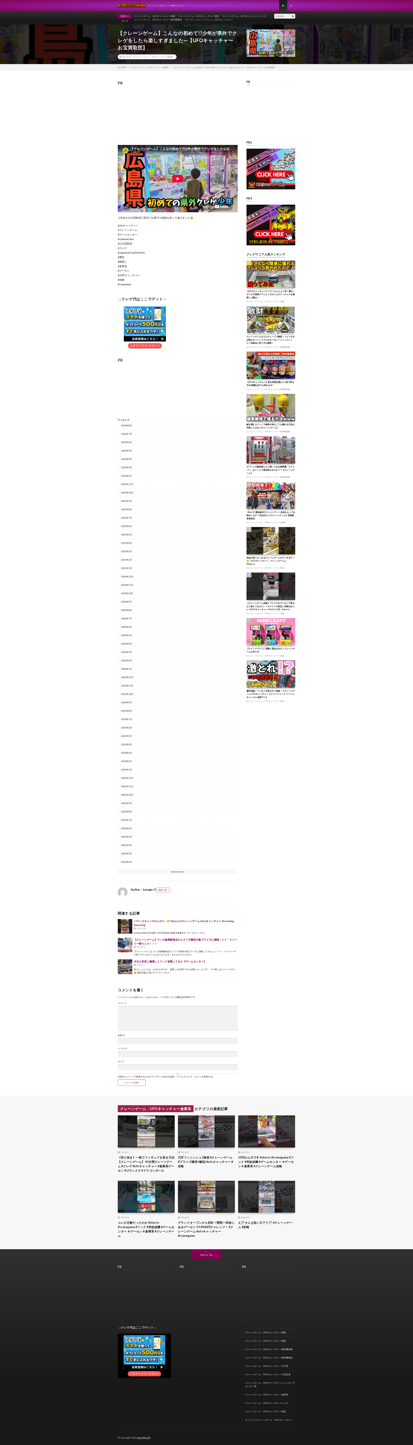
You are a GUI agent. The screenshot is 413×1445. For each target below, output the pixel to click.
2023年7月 (126, 719)
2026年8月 (126, 425)
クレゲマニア (143, 1437)
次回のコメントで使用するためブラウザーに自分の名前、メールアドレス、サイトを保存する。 (166, 1077)
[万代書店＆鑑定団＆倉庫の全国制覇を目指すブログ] (271, 244)
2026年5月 (126, 450)
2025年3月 (126, 551)
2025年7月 (126, 517)
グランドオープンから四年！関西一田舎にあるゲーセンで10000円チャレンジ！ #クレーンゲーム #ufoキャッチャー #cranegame (206, 1229)
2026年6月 (126, 442)
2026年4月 (126, 459)
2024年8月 (126, 610)
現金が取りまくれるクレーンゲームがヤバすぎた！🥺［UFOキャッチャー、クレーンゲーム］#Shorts (271, 560)
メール (122, 1048)
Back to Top (207, 1254)
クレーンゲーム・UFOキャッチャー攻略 (154, 16)
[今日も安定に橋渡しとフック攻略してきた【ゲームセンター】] (125, 966)
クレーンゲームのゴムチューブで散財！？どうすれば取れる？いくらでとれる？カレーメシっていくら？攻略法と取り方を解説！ (271, 339)
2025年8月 (126, 509)
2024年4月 (126, 643)
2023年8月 (126, 710)
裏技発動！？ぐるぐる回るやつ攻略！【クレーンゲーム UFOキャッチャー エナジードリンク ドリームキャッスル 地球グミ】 (271, 694)
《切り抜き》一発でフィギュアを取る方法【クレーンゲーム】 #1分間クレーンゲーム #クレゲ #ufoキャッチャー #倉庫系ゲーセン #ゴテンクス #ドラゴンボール (146, 1164)
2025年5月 (126, 534)
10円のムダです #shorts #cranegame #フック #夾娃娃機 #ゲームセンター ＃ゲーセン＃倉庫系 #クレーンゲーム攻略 (266, 1162)
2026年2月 (126, 475)
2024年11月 (127, 585)
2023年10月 (127, 694)
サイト (121, 1061)
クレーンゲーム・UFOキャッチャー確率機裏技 (158, 19)
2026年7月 (126, 433)
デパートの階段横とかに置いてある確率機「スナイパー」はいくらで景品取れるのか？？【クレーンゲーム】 (271, 469)
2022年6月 (126, 828)
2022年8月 (126, 811)
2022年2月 (126, 862)
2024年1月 (126, 668)
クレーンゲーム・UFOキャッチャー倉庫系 (154, 57)
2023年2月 (126, 761)
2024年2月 (126, 660)
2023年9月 (126, 702)
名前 (121, 1035)
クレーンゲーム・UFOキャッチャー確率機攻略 (269, 347)
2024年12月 (127, 576)
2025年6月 (126, 526)
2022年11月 (127, 786)
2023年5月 (126, 736)
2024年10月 (127, 593)
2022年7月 (126, 820)
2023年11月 (127, 685)
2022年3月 (126, 853)
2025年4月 (126, 543)
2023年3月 (126, 752)
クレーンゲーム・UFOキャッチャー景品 (266, 568)
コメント (122, 1003)
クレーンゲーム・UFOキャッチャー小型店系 (268, 1374)
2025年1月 (126, 568)
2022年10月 (127, 794)
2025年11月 (127, 484)
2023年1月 (126, 769)
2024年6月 (126, 626)
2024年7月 (126, 618)
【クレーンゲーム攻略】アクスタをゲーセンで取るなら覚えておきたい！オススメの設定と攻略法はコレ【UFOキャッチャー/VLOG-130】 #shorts (271, 606)
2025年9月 (126, 501)
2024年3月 (126, 652)
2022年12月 (127, 778)
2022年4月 (126, 845)
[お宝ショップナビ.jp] (271, 188)
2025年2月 (126, 559)
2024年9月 (126, 601)
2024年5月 (126, 635)
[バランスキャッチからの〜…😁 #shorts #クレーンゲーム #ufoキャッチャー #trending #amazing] (125, 926)
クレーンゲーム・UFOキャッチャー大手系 (266, 1366)
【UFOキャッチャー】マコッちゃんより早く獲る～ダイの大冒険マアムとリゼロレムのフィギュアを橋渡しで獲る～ (271, 294)
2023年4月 (126, 744)
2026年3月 (126, 467)
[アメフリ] (144, 1377)
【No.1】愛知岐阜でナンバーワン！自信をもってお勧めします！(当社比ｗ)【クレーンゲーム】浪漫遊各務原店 (271, 515)
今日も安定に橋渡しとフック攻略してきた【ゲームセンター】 (170, 961)
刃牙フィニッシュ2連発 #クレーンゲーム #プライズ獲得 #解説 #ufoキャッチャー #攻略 (205, 1162)
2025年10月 (127, 492)
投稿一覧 (162, 890)
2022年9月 (126, 803)
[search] (292, 16)
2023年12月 (127, 677)
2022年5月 (126, 836)
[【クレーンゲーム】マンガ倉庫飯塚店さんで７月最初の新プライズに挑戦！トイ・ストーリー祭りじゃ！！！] (125, 945)
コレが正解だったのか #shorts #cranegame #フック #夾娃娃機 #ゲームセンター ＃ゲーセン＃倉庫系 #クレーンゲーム (146, 1229)
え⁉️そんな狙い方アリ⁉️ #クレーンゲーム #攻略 (265, 1225)
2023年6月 (126, 727)
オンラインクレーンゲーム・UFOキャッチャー (209, 19)
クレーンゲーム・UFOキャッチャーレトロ (244, 16)
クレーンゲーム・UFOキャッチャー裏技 (198, 16)
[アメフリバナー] (145, 349)
